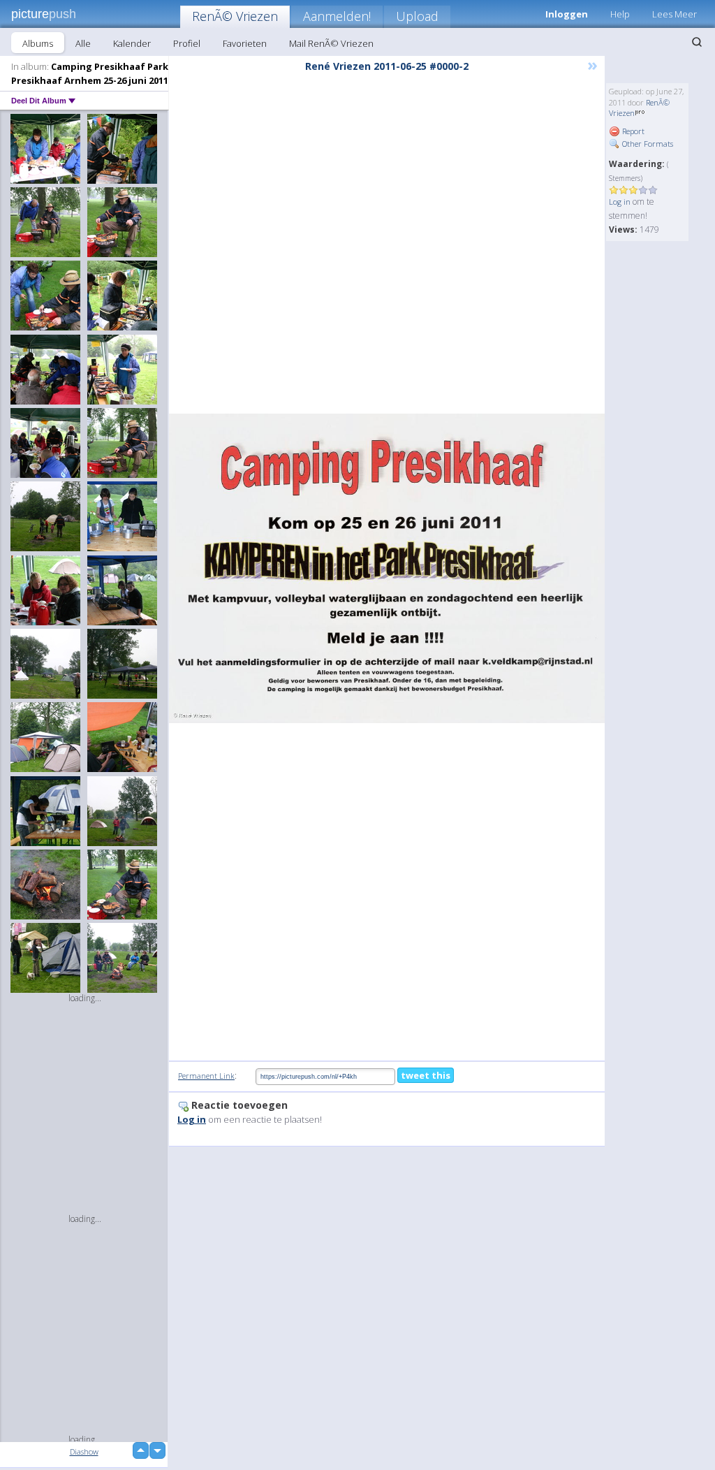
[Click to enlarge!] (387, 569)
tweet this (425, 1075)
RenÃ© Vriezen (235, 16)
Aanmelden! (337, 16)
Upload (417, 16)
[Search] (697, 42)
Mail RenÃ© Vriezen (331, 43)
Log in (620, 201)
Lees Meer (674, 14)
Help (620, 14)
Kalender (132, 43)
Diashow (84, 1451)
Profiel (186, 43)
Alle (83, 43)
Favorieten (245, 43)
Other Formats (646, 143)
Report (632, 131)
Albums (37, 43)
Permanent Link (206, 1075)
